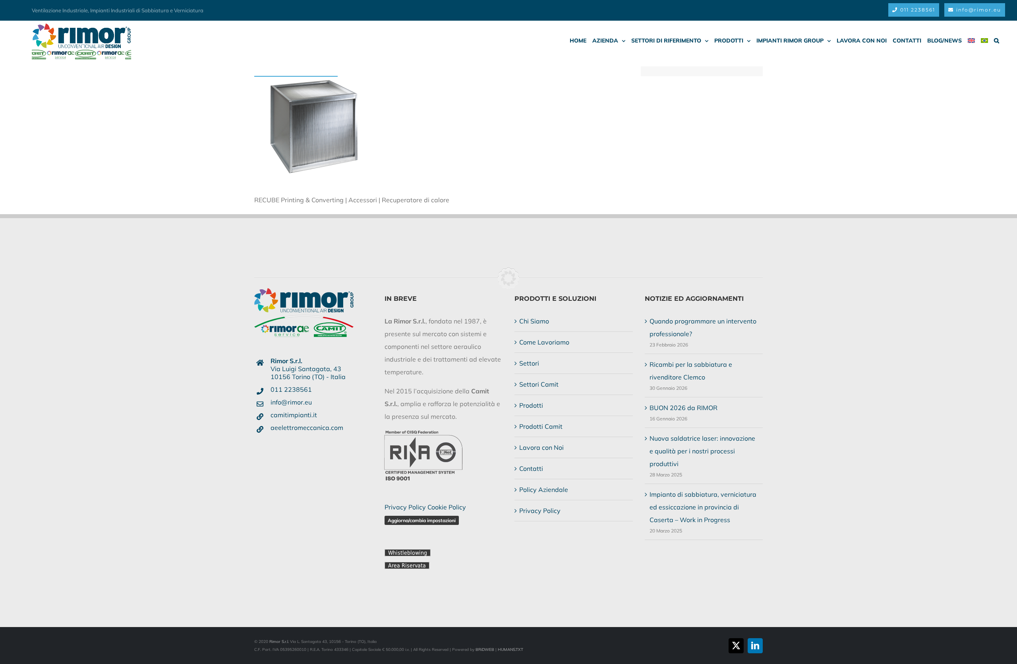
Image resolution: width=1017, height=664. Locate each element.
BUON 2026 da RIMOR (683, 408)
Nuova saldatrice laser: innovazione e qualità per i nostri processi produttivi (702, 451)
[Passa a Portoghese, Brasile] (984, 40)
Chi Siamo (534, 321)
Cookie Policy (446, 507)
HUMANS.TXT (510, 649)
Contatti (531, 468)
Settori (529, 363)
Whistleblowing (407, 553)
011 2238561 (291, 389)
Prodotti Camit (541, 426)
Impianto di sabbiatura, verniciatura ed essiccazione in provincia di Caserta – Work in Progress (703, 507)
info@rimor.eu (291, 402)
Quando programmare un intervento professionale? (703, 327)
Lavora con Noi (541, 447)
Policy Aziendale (543, 490)
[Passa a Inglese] (971, 40)
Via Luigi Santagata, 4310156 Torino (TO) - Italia (308, 369)
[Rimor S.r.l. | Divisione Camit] (304, 300)
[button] (996, 40)
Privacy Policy (405, 507)
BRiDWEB (485, 649)
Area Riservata (407, 565)
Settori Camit (539, 384)
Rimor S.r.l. (279, 641)
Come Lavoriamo (544, 342)
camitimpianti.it (294, 415)
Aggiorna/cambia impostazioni (422, 520)
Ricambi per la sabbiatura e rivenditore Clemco (691, 370)
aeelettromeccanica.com (307, 428)
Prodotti (531, 405)
